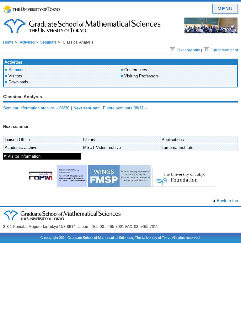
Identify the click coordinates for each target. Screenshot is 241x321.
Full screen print (224, 50)
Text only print (188, 50)
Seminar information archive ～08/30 (36, 108)
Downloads (18, 82)
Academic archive (21, 147)
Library (89, 140)
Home (8, 42)
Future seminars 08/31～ (125, 108)
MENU (225, 8)
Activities (27, 42)
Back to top (227, 200)
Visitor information (24, 156)
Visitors (15, 76)
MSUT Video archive (102, 147)
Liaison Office (17, 140)
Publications (173, 140)
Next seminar (86, 108)
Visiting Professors (141, 76)
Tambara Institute (177, 147)
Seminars (48, 42)
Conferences (135, 69)
